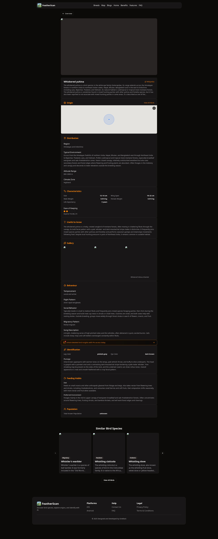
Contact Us (116, 507)
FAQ (140, 5)
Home (116, 5)
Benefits (124, 5)
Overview (68, 13)
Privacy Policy (142, 507)
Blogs (109, 5)
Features (133, 5)
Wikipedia (150, 82)
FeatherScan (48, 5)
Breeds (97, 5)
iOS (88, 507)
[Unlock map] (154, 108)
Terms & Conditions (145, 510)
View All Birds (149, 103)
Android (90, 510)
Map (103, 5)
